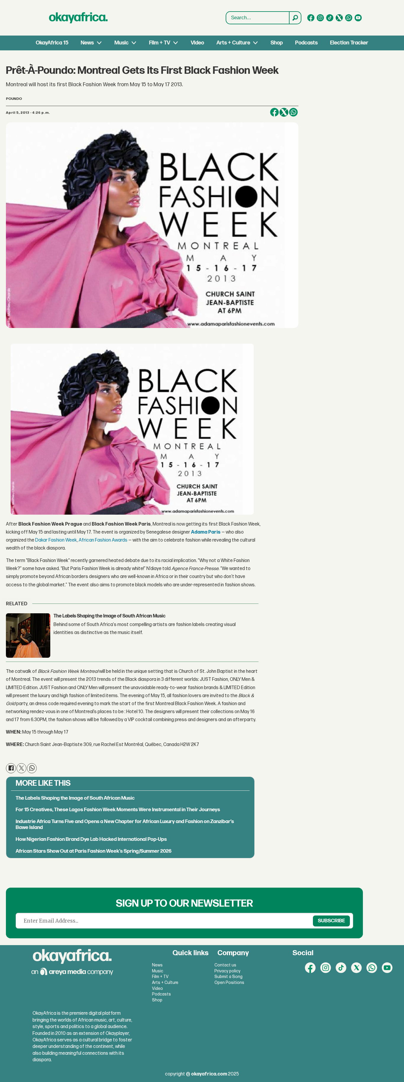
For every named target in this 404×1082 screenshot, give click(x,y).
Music (121, 43)
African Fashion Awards (103, 540)
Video (197, 43)
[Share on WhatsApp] (293, 112)
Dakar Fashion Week (56, 540)
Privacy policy (227, 971)
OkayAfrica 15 (52, 43)
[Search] (295, 18)
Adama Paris (206, 532)
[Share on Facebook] (274, 112)
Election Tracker (349, 43)
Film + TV (159, 43)
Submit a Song (228, 976)
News (87, 43)
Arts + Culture (233, 43)
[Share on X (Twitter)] (283, 112)
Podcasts (306, 43)
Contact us (225, 965)
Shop (277, 43)
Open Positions (229, 982)
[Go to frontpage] (78, 18)
